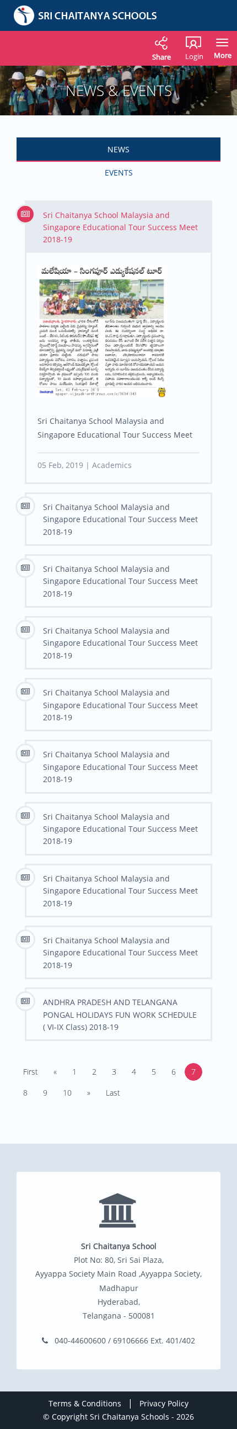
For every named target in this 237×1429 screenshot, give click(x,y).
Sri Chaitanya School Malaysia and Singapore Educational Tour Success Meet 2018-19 (120, 227)
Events (119, 172)
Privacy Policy (163, 1403)
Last (113, 1092)
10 (67, 1092)
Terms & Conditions (85, 1403)
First (30, 1071)
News (118, 149)
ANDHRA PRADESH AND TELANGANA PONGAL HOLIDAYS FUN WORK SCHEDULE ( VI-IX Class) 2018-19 (120, 1014)
